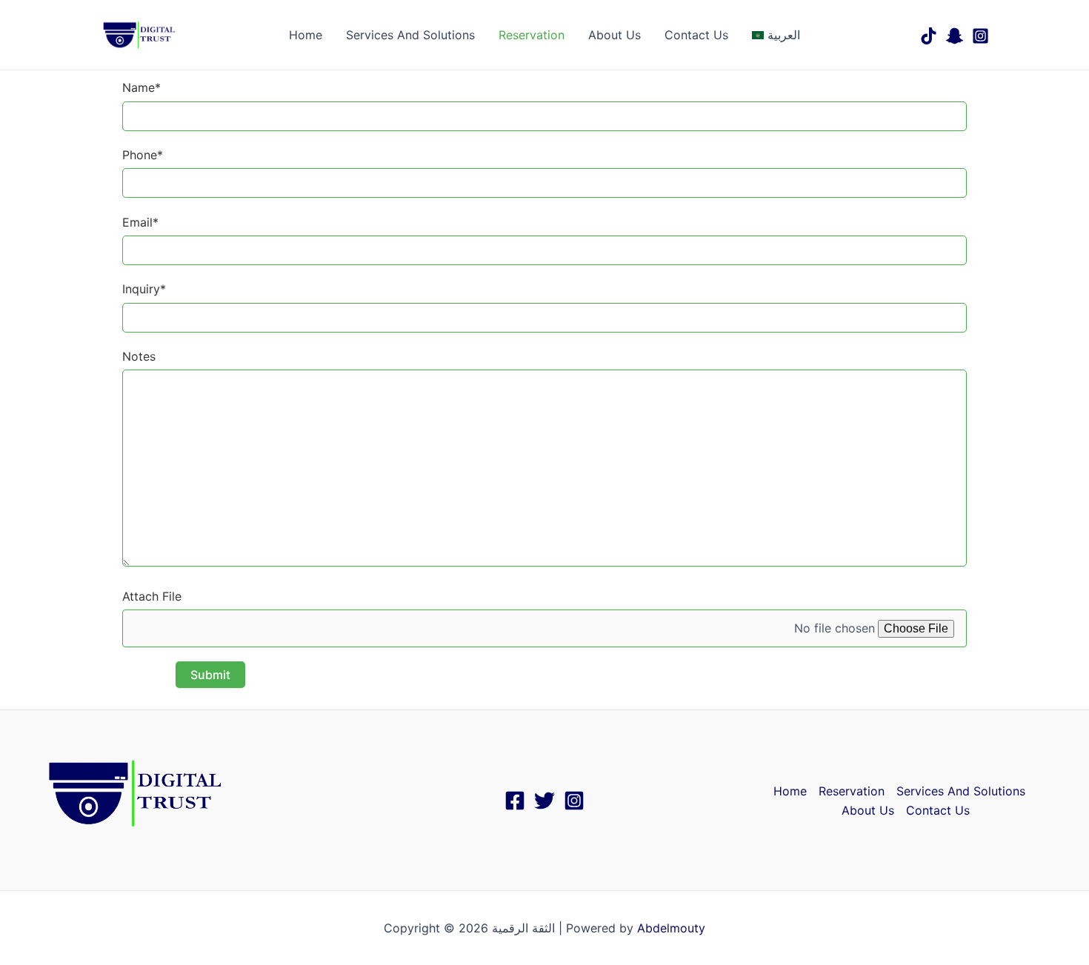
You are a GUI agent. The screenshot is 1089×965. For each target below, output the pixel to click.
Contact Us (696, 34)
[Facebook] (514, 800)
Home (305, 34)
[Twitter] (544, 800)
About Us (614, 34)
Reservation (532, 34)
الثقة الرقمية (218, 35)
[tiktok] (928, 35)
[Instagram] (980, 35)
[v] (954, 35)
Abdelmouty (671, 928)
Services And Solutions (410, 34)
